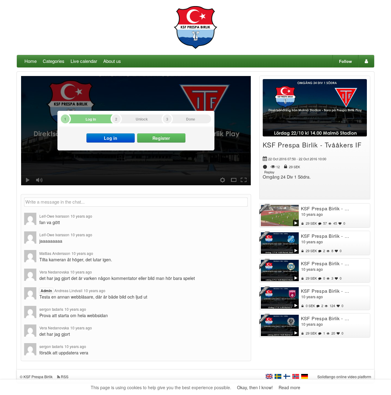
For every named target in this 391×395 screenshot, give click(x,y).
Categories (53, 61)
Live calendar (84, 61)
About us (112, 61)
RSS (64, 376)
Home (30, 61)
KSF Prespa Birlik (38, 376)
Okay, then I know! (255, 387)
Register (161, 138)
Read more (289, 387)
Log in (110, 138)
